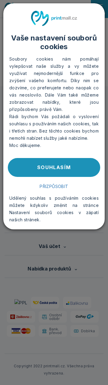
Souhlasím (54, 167)
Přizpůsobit (54, 186)
